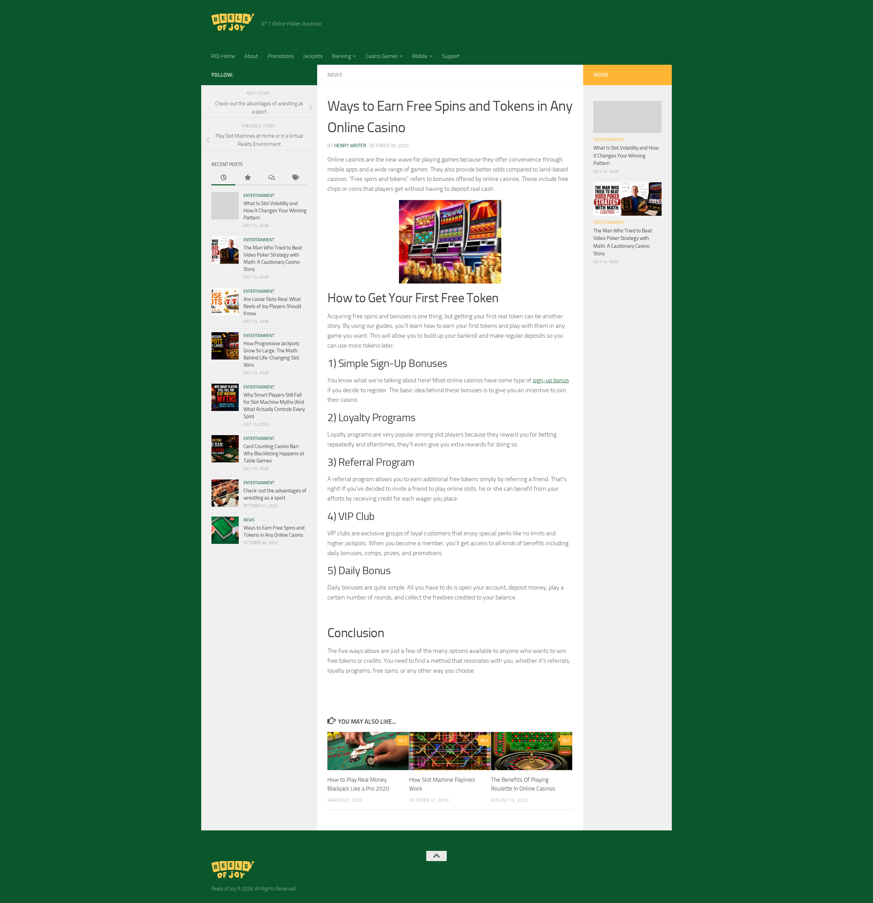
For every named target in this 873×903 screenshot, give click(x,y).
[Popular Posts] (247, 178)
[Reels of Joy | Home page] (232, 22)
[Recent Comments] (271, 178)
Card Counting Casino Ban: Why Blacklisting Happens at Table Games (273, 453)
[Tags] (295, 178)
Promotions (281, 56)
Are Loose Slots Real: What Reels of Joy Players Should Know (272, 306)
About (251, 56)
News (334, 75)
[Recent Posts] (223, 178)
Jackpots (313, 56)
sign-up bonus (551, 380)
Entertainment (258, 195)
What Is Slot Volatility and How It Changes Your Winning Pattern (275, 210)
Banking (341, 56)
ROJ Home (223, 56)
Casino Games (382, 56)
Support (451, 56)
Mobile (419, 56)
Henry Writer (350, 146)
